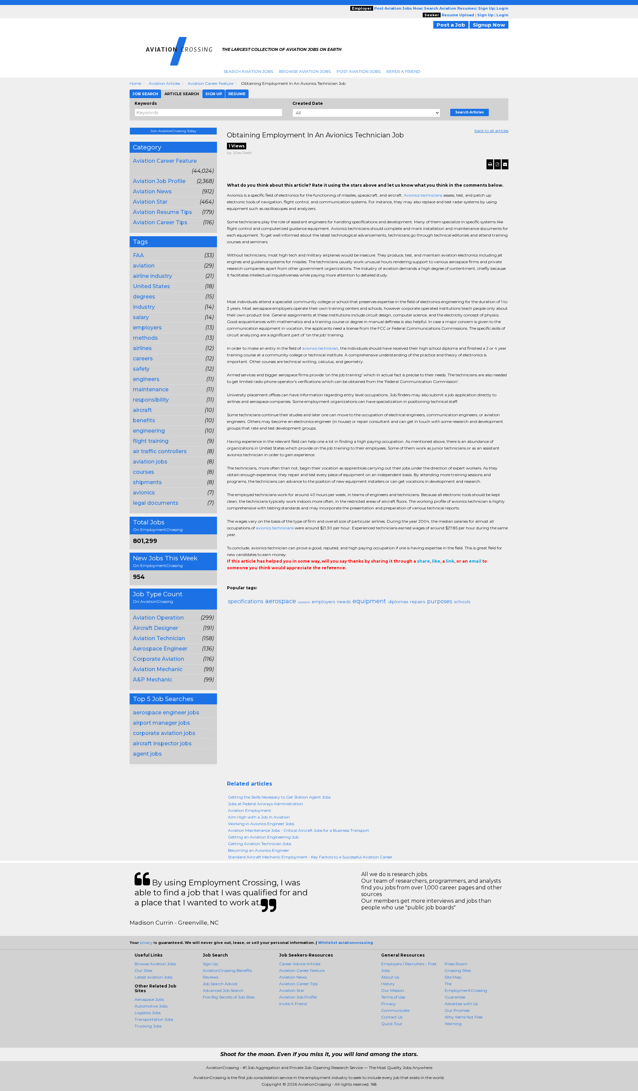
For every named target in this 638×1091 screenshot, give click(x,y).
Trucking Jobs (148, 1025)
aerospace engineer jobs (166, 712)
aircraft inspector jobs (162, 743)
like (436, 561)
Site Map (453, 977)
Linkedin (261, 581)
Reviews (210, 977)
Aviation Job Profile (159, 181)
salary (141, 317)
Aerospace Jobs (149, 999)
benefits (144, 420)
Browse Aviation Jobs (305, 71)
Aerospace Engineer (160, 648)
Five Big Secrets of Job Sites (229, 997)
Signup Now (489, 25)
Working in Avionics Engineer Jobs (261, 823)
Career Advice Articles (299, 963)
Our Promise (457, 1010)
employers (147, 327)
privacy (146, 942)
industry (144, 307)
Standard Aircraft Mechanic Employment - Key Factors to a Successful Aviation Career (310, 856)
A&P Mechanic (152, 679)
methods (145, 338)
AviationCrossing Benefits (227, 970)
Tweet (251, 581)
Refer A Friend (403, 71)
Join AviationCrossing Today (173, 131)
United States (151, 286)
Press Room (456, 963)
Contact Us (391, 1016)
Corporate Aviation (158, 659)
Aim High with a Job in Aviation (259, 817)
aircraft (142, 410)
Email (272, 581)
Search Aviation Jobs (248, 71)
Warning (453, 1023)
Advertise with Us (461, 1003)
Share (231, 581)
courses (143, 472)
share (423, 561)
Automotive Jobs (151, 1005)
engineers (146, 379)
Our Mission (392, 990)
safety (141, 369)
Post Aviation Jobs (358, 71)
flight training (150, 441)
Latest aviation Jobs (153, 977)
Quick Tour (391, 1023)
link (450, 561)
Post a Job (451, 25)
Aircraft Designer (155, 628)
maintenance (150, 389)
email (475, 561)
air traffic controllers (160, 451)
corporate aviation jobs (164, 733)
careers (143, 358)
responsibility (151, 400)
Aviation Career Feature (210, 83)
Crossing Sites (458, 970)
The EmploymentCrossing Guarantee (466, 990)
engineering (149, 431)
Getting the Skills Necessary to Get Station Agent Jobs (279, 797)
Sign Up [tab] (213, 93)
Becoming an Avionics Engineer (258, 850)
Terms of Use (393, 997)
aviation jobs (150, 461)
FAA (138, 255)
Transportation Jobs (154, 1019)
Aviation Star (150, 202)
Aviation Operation (158, 618)
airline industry (152, 276)
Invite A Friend (293, 1003)
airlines (142, 348)
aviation (144, 266)
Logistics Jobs (147, 1012)
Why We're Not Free (463, 1016)
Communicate (395, 1010)
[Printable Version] (489, 164)
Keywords (146, 103)
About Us (390, 977)
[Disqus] (368, 695)
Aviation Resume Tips (162, 212)
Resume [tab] (237, 93)
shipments (147, 482)
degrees (144, 296)
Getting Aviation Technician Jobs (259, 843)
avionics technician (320, 348)
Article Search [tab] (181, 93)
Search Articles (469, 112)
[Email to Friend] (505, 164)
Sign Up (210, 963)
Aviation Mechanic (157, 669)
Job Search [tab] (145, 93)
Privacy (388, 1003)
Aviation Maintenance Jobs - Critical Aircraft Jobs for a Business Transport (298, 830)
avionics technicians (275, 527)
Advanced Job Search (223, 990)
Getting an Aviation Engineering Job (263, 836)
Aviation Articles (164, 83)
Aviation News (152, 191)
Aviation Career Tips (160, 222)
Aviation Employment (249, 810)
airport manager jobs (161, 723)
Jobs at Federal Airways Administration (265, 803)
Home (135, 83)
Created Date (307, 103)
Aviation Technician (159, 638)
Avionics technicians (423, 195)
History (388, 983)
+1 (241, 581)
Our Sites (143, 970)
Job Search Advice (220, 983)
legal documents (155, 503)
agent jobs (147, 754)
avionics (144, 492)
